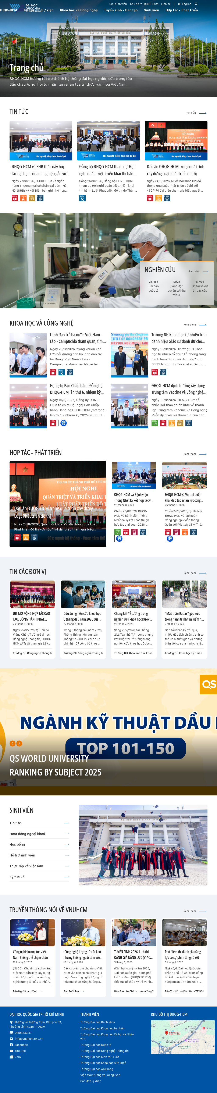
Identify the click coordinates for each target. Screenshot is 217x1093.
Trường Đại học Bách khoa (97, 1022)
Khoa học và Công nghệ (79, 10)
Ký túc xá (17, 877)
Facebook (21, 1045)
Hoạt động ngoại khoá (27, 834)
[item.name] (15, 198)
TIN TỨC (191, 112)
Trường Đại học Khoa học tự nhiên (102, 1028)
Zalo (18, 1057)
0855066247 (23, 1033)
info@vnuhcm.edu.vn (29, 1038)
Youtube (20, 1051)
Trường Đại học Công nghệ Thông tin (104, 1051)
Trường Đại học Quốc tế (95, 1045)
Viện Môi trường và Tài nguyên (100, 1075)
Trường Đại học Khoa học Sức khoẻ (103, 1063)
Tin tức (15, 823)
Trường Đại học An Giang (96, 1069)
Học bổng (17, 844)
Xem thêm (194, 271)
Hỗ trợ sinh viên (22, 855)
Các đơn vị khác (90, 1081)
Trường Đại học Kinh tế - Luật (99, 1057)
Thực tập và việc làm (26, 866)
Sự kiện (47, 10)
